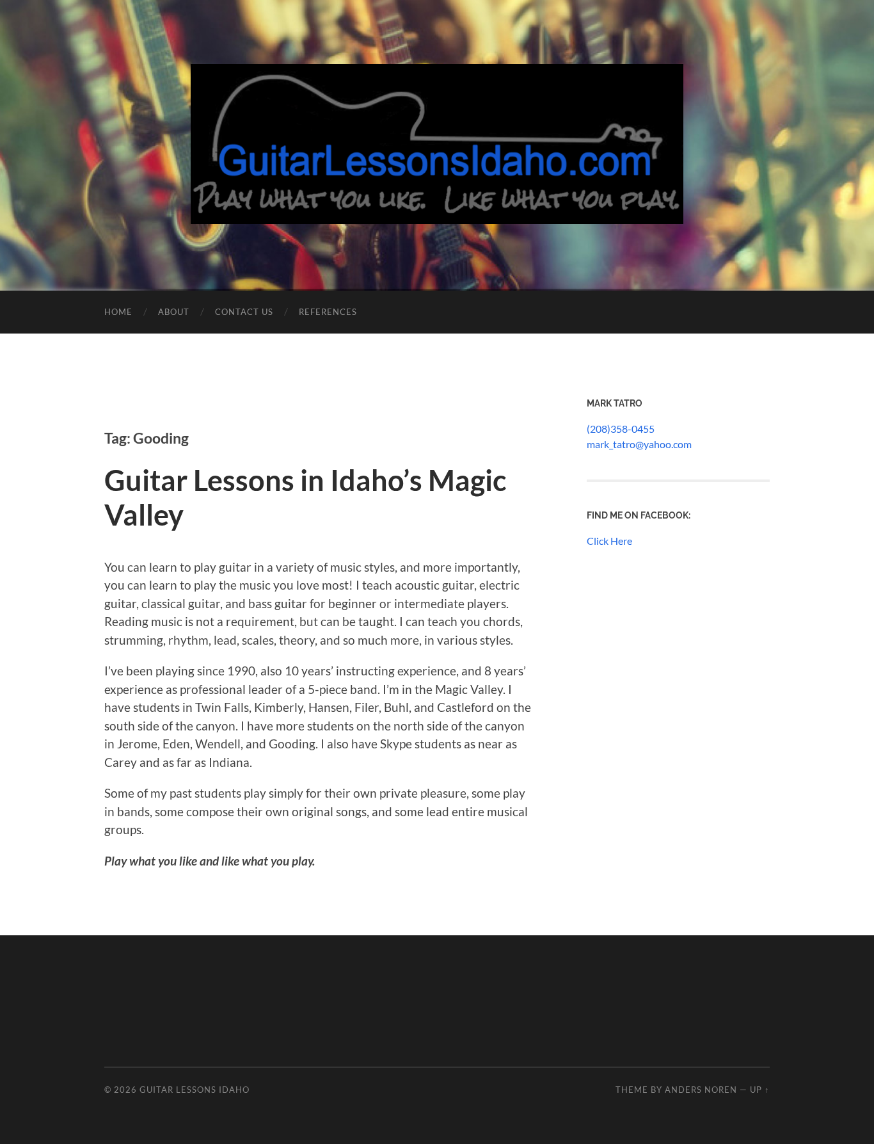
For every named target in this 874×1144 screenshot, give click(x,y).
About (173, 312)
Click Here (609, 541)
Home (118, 312)
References (328, 312)
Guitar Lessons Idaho (194, 1089)
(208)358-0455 (621, 429)
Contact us (244, 312)
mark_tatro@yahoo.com (639, 444)
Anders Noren (701, 1089)
